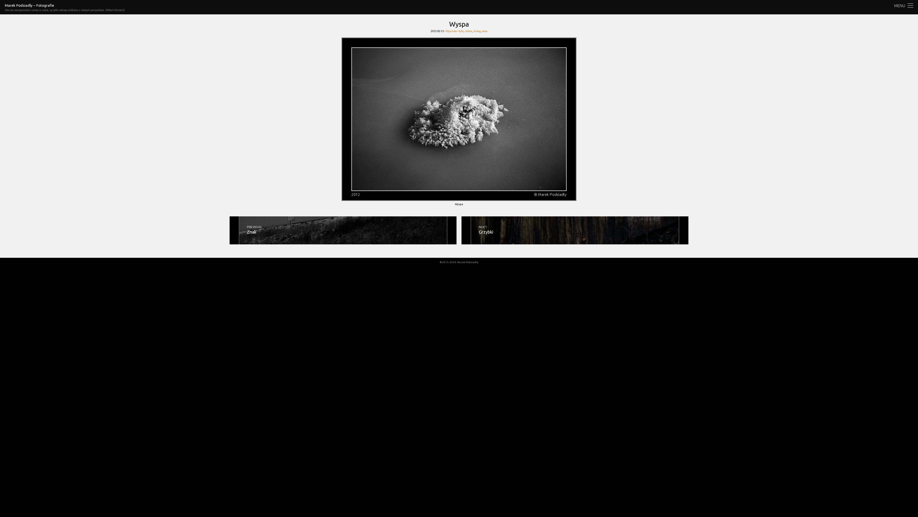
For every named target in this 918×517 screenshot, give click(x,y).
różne (468, 31)
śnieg (477, 31)
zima (484, 31)
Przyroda (451, 31)
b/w (461, 31)
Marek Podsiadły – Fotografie (29, 5)
